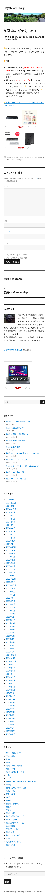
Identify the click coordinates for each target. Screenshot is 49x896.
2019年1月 (10, 728)
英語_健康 (10, 832)
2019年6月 (10, 712)
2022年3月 (10, 607)
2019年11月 (10, 696)
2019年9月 (10, 702)
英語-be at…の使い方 (14, 428)
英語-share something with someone (23, 453)
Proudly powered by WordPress (30, 892)
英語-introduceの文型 (15, 440)
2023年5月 (10, 563)
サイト (6, 243)
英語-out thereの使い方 (16, 478)
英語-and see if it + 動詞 (16, 459)
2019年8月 (10, 706)
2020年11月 (11, 658)
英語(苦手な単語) (13, 829)
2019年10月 (11, 699)
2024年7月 (10, 519)
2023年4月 (10, 566)
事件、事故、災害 (13, 753)
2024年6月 (10, 522)
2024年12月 (11, 503)
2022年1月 (10, 614)
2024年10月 (11, 509)
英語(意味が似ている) (15, 823)
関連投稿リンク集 (13, 842)
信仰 (8, 762)
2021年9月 (10, 626)
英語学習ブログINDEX (13, 350)
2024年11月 (11, 506)
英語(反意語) (11, 819)
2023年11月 (10, 544)
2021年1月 (10, 652)
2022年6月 (10, 598)
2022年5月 (10, 601)
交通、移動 (10, 756)
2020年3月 (10, 683)
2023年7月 (10, 557)
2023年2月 (10, 572)
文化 (8, 775)
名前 (6, 221)
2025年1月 (10, 499)
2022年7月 (10, 595)
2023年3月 (10, 569)
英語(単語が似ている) (15, 816)
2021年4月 (10, 642)
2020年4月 (10, 680)
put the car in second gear (14, 160)
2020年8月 (10, 668)
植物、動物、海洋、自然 (16, 788)
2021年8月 (10, 629)
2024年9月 (10, 512)
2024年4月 (10, 528)
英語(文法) (30, 157)
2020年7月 (10, 671)
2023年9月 (10, 550)
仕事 (8, 759)
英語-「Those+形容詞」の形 (18, 421)
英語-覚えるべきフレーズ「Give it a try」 (23, 466)
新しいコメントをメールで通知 (16, 255)
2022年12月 (11, 579)
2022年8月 (10, 591)
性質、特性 (10, 769)
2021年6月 (10, 636)
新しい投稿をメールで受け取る (16, 258)
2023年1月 (10, 576)
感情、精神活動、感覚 (15, 772)
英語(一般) (10, 813)
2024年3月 (10, 531)
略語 (8, 797)
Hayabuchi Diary (14, 8)
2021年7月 (10, 633)
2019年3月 (10, 721)
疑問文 (9, 800)
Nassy (9, 157)
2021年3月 (10, 645)
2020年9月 (10, 664)
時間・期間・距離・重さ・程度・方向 (21, 781)
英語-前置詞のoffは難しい (17, 434)
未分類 (9, 784)
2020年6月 (10, 674)
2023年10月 (11, 547)
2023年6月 (10, 560)
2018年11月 (10, 734)
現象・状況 (10, 794)
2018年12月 (11, 731)
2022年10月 (11, 585)
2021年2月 (10, 648)
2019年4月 (10, 718)
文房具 (9, 778)
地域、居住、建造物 (14, 765)
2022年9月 (10, 588)
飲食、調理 (10, 845)
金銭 (8, 838)
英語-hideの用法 (13, 447)
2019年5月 (10, 715)
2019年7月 (10, 709)
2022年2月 (10, 610)
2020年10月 (11, 661)
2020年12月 (11, 655)
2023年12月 (11, 541)
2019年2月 (10, 725)
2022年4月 (10, 604)
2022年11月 (10, 582)
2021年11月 (10, 620)
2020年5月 (10, 677)
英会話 (9, 810)
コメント (7, 186)
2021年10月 (11, 623)
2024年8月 (10, 515)
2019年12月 (10, 693)
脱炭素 (9, 807)
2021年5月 (10, 639)
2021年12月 (10, 617)
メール (7, 232)
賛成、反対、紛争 (13, 835)
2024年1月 (10, 538)
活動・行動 (10, 791)
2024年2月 (10, 534)
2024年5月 (10, 525)
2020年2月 (10, 687)
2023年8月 (10, 553)
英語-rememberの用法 (16, 472)
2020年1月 (10, 690)
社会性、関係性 (12, 803)
